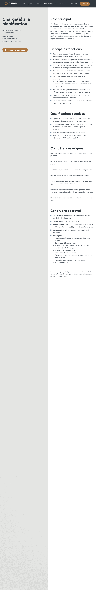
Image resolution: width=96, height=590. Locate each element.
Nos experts (28, 4)
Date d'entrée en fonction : (12, 30)
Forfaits (38, 4)
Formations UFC (50, 4)
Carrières (73, 4)
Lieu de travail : (7, 36)
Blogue (61, 4)
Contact (85, 4)
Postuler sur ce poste (15, 50)
